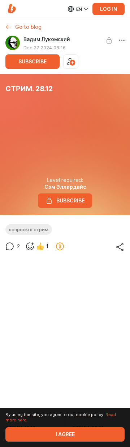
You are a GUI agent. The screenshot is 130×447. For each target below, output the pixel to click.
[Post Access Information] (109, 40)
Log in (108, 9)
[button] (11, 9)
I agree (65, 434)
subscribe (32, 61)
